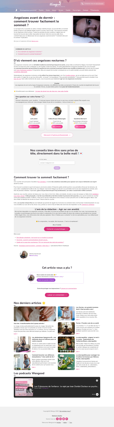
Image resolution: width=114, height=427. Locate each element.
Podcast (85, 10)
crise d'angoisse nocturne (24, 70)
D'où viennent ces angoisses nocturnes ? (30, 51)
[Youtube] (63, 419)
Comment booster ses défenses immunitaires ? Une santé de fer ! (43, 356)
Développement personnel (28, 10)
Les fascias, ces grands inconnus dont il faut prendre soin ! (87, 308)
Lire (15, 334)
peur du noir (17, 79)
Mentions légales (57, 415)
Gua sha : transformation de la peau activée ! (29, 323)
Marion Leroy (35, 41)
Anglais (59, 422)
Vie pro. (61, 10)
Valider (57, 168)
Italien (65, 422)
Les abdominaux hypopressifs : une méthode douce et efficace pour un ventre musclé (44, 339)
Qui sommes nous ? (65, 411)
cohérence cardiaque (87, 204)
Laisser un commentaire (56, 295)
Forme (48, 10)
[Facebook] (57, 419)
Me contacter (34, 126)
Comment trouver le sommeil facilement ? (30, 54)
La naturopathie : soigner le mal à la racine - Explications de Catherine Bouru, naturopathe (87, 339)
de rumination (42, 181)
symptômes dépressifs (20, 72)
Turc (70, 422)
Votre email (43, 159)
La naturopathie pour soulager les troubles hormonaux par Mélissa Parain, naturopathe (88, 357)
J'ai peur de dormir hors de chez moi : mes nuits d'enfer (51, 91)
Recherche (95, 10)
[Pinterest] (66, 419)
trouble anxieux (70, 75)
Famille (68, 10)
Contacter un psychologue (56, 229)
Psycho (41, 10)
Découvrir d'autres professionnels (56, 135)
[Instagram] (60, 419)
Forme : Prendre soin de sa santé (87, 323)
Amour (54, 10)
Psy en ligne (77, 10)
